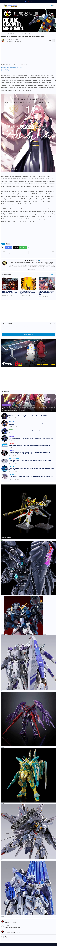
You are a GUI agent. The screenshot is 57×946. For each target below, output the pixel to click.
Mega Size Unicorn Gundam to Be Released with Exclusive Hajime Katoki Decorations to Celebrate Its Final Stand (29, 453)
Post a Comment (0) (28, 334)
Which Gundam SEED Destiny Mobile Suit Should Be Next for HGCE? (27, 416)
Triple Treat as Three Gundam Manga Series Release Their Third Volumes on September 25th (46, 293)
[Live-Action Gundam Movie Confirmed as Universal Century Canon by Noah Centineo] (4, 423)
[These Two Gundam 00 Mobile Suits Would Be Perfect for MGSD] (4, 431)
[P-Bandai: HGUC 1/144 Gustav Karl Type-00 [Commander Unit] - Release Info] (4, 438)
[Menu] (2, 5)
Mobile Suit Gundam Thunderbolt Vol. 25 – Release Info (27, 292)
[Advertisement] (28, 54)
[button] (52, 5)
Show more (51, 274)
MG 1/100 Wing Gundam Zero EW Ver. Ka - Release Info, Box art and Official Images (30, 477)
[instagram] (31, 2)
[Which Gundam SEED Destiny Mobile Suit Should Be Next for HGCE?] (4, 416)
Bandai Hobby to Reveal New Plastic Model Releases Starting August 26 (29, 445)
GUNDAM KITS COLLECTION (31, 260)
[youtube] (28, 2)
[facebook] (26, 2)
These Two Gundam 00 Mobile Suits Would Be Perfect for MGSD (26, 431)
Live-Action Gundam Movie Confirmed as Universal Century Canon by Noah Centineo (30, 424)
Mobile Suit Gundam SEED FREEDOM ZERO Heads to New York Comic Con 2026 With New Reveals (31, 469)
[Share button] (28, 247)
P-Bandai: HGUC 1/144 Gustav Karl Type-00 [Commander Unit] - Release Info (30, 438)
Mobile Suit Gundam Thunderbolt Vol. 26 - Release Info (9, 292)
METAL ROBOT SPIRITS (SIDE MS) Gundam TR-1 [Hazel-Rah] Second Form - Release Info (29, 461)
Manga (7, 243)
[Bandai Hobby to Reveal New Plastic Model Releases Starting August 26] (4, 445)
